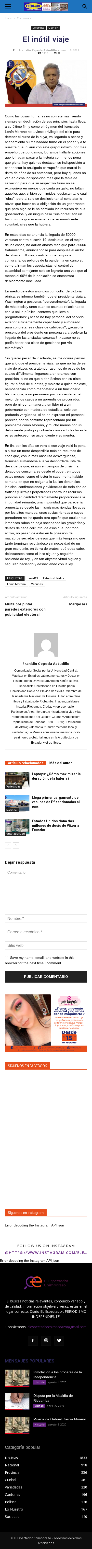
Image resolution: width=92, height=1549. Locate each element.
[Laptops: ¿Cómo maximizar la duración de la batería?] (17, 780)
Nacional (11, 810)
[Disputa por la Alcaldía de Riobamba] (17, 1401)
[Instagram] (46, 1341)
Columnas (24, 18)
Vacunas (37, 584)
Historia (40, 1382)
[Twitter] (59, 1341)
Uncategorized (15, 833)
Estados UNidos (53, 578)
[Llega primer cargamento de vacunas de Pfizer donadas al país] (17, 803)
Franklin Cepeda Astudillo (38, 50)
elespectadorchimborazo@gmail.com (57, 1326)
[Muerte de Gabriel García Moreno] (17, 1425)
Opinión (53, 27)
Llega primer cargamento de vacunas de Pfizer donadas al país (56, 802)
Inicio (8, 18)
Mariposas (78, 604)
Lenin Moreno (16, 584)
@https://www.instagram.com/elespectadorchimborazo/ (46, 1252)
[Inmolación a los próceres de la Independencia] (17, 1378)
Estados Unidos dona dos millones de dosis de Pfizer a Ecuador (55, 825)
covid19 (33, 578)
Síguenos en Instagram (26, 1213)
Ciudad (39, 1406)
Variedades (13, 786)
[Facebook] (33, 1341)
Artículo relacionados (25, 763)
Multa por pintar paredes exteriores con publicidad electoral (25, 609)
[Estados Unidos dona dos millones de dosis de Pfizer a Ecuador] (17, 827)
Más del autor (60, 763)
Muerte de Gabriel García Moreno (59, 1419)
